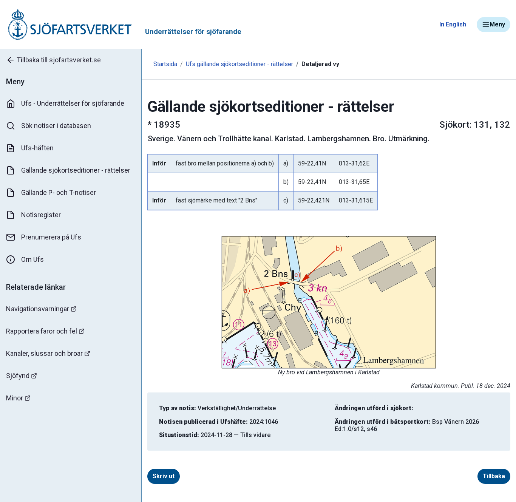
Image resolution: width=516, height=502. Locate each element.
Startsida (165, 64)
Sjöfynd (17, 376)
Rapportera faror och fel (41, 331)
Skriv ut (164, 476)
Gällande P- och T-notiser (58, 192)
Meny (497, 24)
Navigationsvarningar (37, 309)
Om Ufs (32, 259)
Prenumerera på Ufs (51, 237)
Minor (14, 398)
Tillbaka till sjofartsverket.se (59, 60)
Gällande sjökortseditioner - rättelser (75, 170)
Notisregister (41, 215)
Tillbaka (494, 476)
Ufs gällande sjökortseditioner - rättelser (239, 64)
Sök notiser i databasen (56, 126)
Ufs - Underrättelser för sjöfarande (72, 103)
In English (452, 24)
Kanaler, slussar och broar (44, 353)
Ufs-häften (37, 148)
